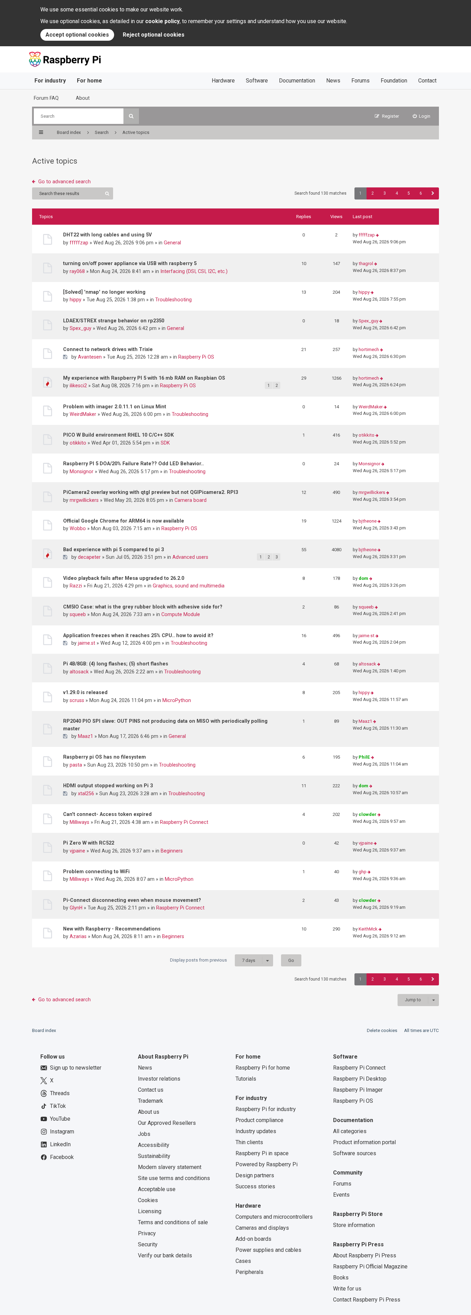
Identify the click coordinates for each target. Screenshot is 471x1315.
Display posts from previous (212, 960)
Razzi (76, 585)
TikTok (58, 1106)
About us (148, 1112)
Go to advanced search (64, 181)
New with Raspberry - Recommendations (112, 929)
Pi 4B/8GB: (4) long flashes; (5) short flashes (115, 663)
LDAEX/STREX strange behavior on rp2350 (113, 320)
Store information (354, 1225)
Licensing (149, 1211)
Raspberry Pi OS (196, 357)
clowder (368, 814)
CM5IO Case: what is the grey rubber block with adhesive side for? (142, 607)
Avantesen (90, 357)
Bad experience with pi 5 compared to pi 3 (113, 549)
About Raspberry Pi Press (364, 1255)
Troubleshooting (173, 299)
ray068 (77, 271)
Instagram (62, 1131)
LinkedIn (60, 1144)
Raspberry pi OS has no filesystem (104, 757)
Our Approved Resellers (167, 1123)
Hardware (223, 80)
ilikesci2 (78, 385)
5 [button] (409, 193)
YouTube (60, 1119)
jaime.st (86, 643)
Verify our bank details (165, 1255)
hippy (75, 299)
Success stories (255, 1186)
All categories (350, 1131)
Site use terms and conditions (174, 1178)
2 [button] (372, 193)
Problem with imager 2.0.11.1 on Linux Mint (114, 406)
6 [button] (421, 193)
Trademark (150, 1101)
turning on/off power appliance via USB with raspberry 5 (130, 263)
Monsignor (81, 471)
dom (363, 578)
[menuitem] (422, 116)
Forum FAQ (46, 98)
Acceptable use (157, 1189)
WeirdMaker (83, 414)
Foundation (394, 80)
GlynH (76, 907)
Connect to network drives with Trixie (108, 349)
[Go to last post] (377, 235)
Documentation (297, 80)
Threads (60, 1093)
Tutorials (246, 1078)
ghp (363, 871)
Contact (427, 80)
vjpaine (77, 851)
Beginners (172, 851)
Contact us (150, 1090)
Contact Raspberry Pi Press (366, 1299)
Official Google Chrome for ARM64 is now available (123, 521)
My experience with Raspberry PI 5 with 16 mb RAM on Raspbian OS (144, 378)
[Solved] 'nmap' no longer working (104, 292)
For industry (50, 80)
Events (341, 1194)
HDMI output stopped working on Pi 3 (108, 785)
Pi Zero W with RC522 (88, 843)
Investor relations (159, 1078)
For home (89, 80)
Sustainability (154, 1156)
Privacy (147, 1233)
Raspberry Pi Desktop (360, 1078)
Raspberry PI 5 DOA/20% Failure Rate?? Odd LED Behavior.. (133, 463)
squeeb (78, 614)
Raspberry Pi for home (263, 1067)
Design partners (255, 1175)
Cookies (148, 1200)
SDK (165, 443)
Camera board (190, 500)
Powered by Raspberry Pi (267, 1164)
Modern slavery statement (169, 1167)
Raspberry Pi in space (262, 1153)
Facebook (62, 1157)
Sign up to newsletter (75, 1067)
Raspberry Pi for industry (266, 1109)
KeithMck (368, 929)
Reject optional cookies (153, 34)
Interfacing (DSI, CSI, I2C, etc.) (194, 271)
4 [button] (396, 193)
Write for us (347, 1288)
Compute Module (180, 614)
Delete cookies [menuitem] (382, 1030)
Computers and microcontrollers (274, 1217)
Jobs (144, 1134)
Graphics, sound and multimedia (188, 585)
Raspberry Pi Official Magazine (370, 1266)
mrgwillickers (84, 500)
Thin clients (249, 1142)
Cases (243, 1261)
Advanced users (190, 557)
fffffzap (79, 242)
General (172, 242)
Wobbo (78, 528)
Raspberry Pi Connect (184, 822)
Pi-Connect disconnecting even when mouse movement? (132, 900)
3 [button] (384, 193)
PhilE (364, 757)
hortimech (369, 349)
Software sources (354, 1153)
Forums (360, 80)
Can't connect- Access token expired (107, 814)
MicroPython (176, 700)
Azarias (78, 936)
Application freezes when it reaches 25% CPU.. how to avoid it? (138, 635)
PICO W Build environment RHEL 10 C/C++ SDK (118, 435)
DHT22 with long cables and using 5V (107, 234)
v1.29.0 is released (85, 692)
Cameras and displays (262, 1228)
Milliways (79, 822)
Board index (44, 1030)
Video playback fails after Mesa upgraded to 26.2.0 (123, 578)
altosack (79, 671)
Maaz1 (85, 736)
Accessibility (153, 1145)
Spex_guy (80, 328)
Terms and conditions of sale (173, 1222)
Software (257, 80)
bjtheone (368, 521)
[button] (433, 193)
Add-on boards (253, 1239)
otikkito (78, 443)
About (83, 98)
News (333, 80)
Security (148, 1244)
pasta (76, 765)
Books (341, 1277)
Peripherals (249, 1272)
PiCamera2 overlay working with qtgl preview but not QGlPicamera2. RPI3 (150, 492)
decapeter (89, 557)
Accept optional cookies (77, 34)
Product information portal (364, 1142)
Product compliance (259, 1120)
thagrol (366, 263)
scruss (77, 700)
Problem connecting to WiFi (96, 871)
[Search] (131, 116)
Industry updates (256, 1131)
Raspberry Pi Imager (358, 1090)
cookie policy (162, 21)
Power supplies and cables (268, 1250)
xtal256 (86, 793)
